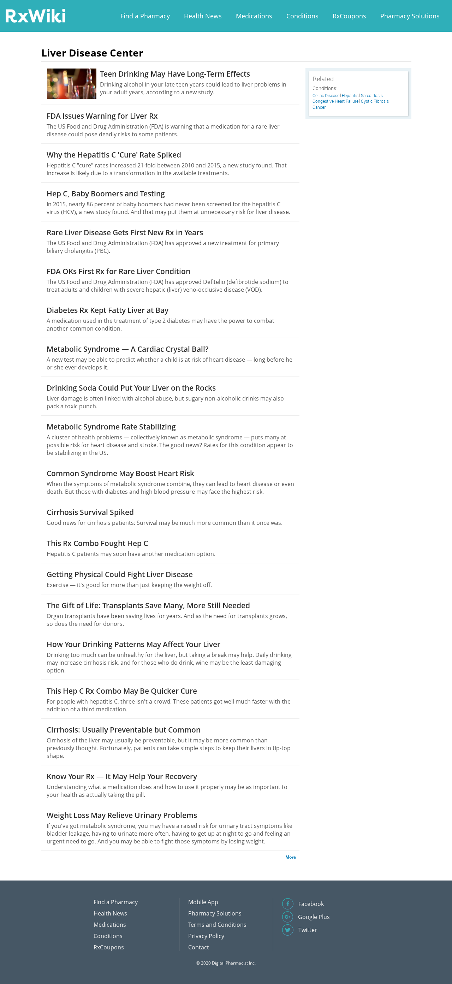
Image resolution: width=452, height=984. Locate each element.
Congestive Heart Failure (335, 101)
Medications (254, 16)
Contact (198, 947)
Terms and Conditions (217, 925)
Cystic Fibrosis (375, 101)
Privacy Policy (206, 936)
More (290, 857)
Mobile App (203, 902)
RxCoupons (349, 16)
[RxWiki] (35, 15)
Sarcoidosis (372, 95)
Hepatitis (350, 95)
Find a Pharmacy (145, 16)
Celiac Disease (326, 95)
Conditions (302, 16)
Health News (203, 16)
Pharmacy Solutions (410, 16)
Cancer (319, 107)
